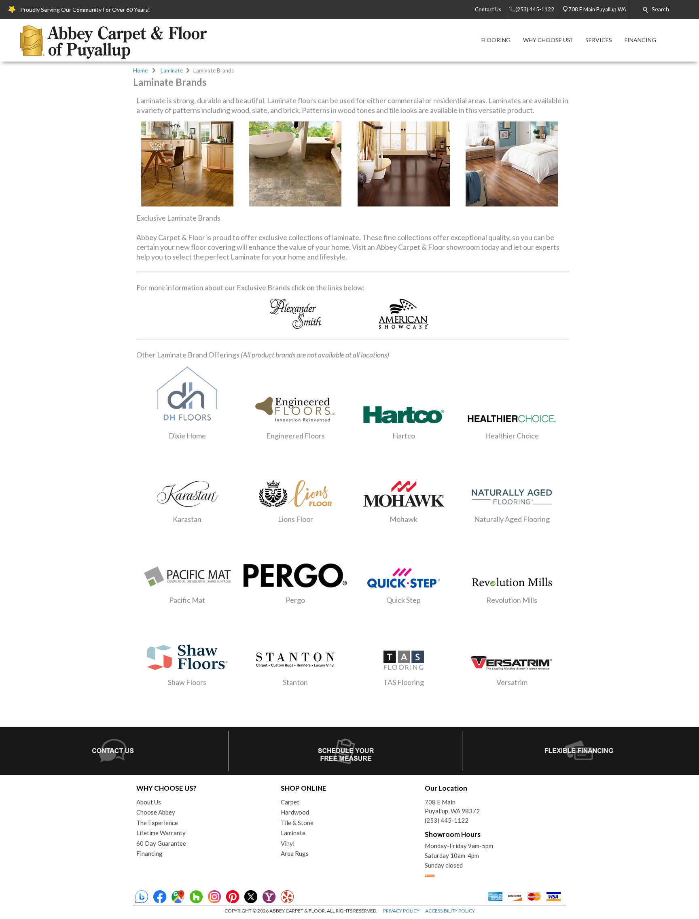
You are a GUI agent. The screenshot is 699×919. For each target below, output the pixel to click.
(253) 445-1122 (446, 820)
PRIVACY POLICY (401, 911)
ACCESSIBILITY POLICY (450, 911)
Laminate (172, 70)
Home (140, 70)
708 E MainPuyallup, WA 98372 (452, 806)
